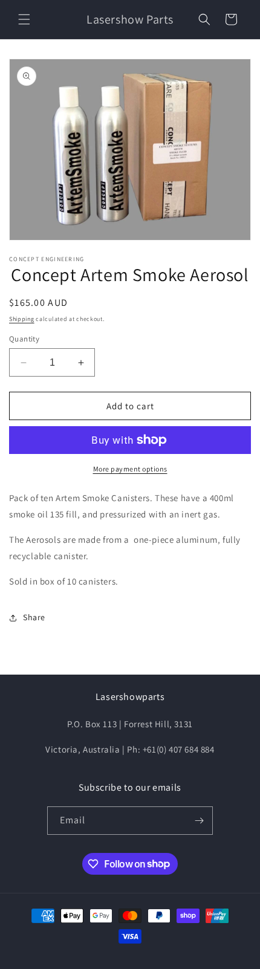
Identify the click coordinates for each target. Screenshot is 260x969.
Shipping (21, 319)
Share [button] (34, 617)
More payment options (130, 468)
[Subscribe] (199, 820)
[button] (24, 19)
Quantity (24, 339)
